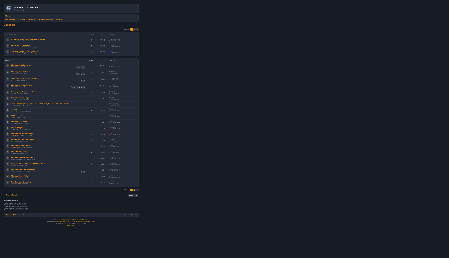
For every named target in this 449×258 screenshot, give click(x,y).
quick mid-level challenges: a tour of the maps (28, 163)
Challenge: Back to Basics (20, 72)
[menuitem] (7, 16)
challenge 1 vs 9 (17, 116)
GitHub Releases (90, 221)
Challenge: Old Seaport (19, 151)
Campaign (34, 47)
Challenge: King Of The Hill (21, 145)
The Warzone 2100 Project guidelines (24, 51)
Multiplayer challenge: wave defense (24, 92)
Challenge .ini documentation (22, 134)
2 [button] (134, 29)
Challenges (9, 25)
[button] (137, 29)
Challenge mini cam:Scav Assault (23, 169)
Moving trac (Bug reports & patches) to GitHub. (28, 39)
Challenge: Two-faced (19, 122)
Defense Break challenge (20, 98)
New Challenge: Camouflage (21, 182)
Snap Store (69, 221)
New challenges (17, 128)
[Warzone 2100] (9, 9)
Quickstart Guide (77, 219)
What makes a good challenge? (22, 139)
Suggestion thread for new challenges (25, 78)
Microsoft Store (61, 221)
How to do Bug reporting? (20, 45)
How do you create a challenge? (22, 157)
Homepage (63, 219)
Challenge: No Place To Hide (21, 85)
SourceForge (81, 221)
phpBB (65, 223)
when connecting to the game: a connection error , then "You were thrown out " (40, 104)
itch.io (75, 221)
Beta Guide (86, 219)
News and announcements (39, 41)
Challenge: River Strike (19, 176)
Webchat (69, 219)
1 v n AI (14, 110)
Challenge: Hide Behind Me (21, 65)
